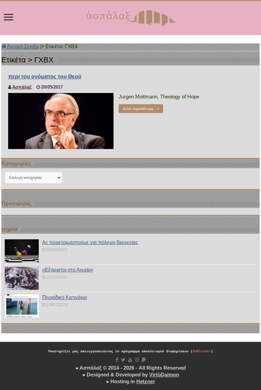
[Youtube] (130, 360)
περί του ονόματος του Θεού (44, 76)
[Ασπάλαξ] (130, 16)
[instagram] (137, 360)
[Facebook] (117, 360)
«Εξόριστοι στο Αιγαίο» (67, 270)
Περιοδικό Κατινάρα (64, 297)
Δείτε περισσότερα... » (141, 108)
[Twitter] (123, 360)
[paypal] (143, 360)
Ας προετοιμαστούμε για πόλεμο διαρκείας (90, 242)
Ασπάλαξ (22, 87)
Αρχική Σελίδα (22, 46)
